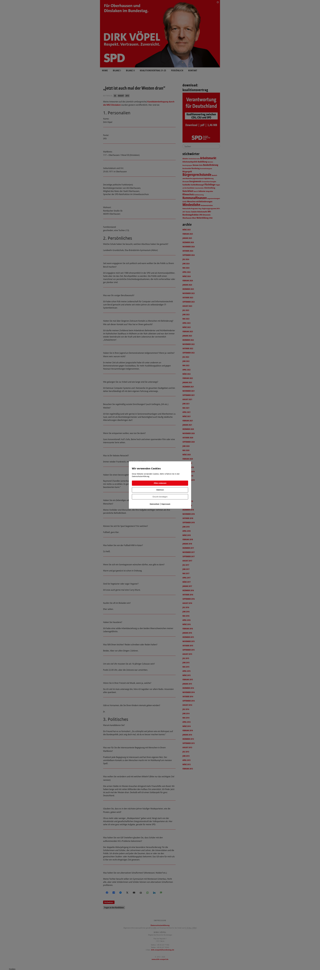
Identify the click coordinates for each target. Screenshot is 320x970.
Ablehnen (160, 490)
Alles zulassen (160, 483)
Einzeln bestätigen (160, 497)
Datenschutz (154, 504)
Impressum (165, 504)
